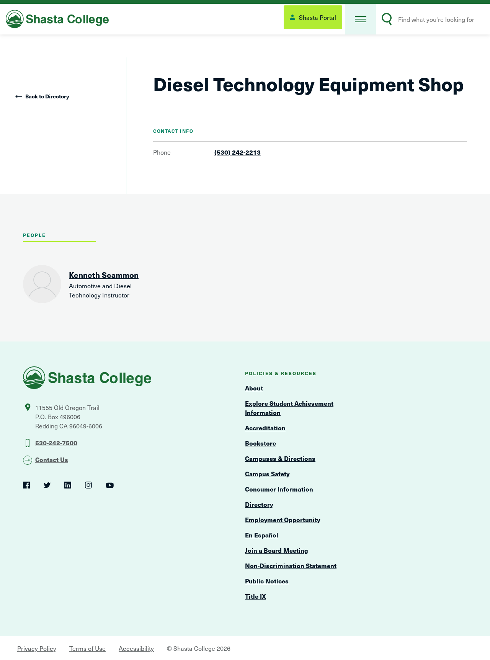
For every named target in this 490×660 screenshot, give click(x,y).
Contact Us (51, 459)
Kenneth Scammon (104, 275)
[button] (360, 19)
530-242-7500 (56, 442)
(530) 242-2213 (237, 152)
